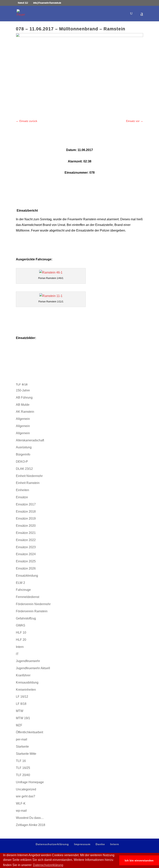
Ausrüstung (24, 447)
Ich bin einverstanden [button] (139, 860)
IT (17, 654)
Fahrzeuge (23, 589)
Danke (100, 844)
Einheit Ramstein (28, 483)
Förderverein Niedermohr (33, 604)
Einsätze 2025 (26, 561)
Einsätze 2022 (26, 540)
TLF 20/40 (23, 775)
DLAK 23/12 (24, 468)
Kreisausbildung (27, 682)
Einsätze (22, 497)
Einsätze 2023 (26, 547)
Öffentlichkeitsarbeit (29, 732)
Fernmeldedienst (27, 597)
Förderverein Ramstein (32, 611)
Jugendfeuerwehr (28, 661)
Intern (20, 646)
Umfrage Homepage (30, 782)
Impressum (82, 844)
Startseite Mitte (26, 753)
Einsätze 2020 (26, 525)
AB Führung (24, 397)
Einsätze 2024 (26, 554)
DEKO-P (22, 461)
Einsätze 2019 (26, 518)
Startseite (22, 746)
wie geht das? (25, 796)
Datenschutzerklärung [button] (48, 865)
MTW (19, 711)
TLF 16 (21, 761)
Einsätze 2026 (26, 568)
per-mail (21, 739)
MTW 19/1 (23, 718)
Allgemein (23, 418)
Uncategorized (26, 789)
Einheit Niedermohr (29, 476)
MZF (19, 725)
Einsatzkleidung (27, 575)
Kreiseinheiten (26, 689)
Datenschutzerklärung (52, 844)
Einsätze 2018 (26, 511)
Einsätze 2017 (26, 504)
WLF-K (21, 803)
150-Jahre (23, 390)
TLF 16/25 (23, 767)
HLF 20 (21, 639)
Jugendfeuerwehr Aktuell (33, 668)
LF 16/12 (22, 696)
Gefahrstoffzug (26, 618)
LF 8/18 (21, 703)
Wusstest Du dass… (30, 817)
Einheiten (22, 490)
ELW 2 (20, 582)
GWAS (20, 625)
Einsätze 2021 (26, 532)
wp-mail (21, 810)
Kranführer (23, 675)
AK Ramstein (25, 411)
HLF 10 (21, 632)
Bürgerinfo (23, 454)
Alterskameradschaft (30, 440)
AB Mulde (22, 404)
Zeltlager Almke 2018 (30, 825)
